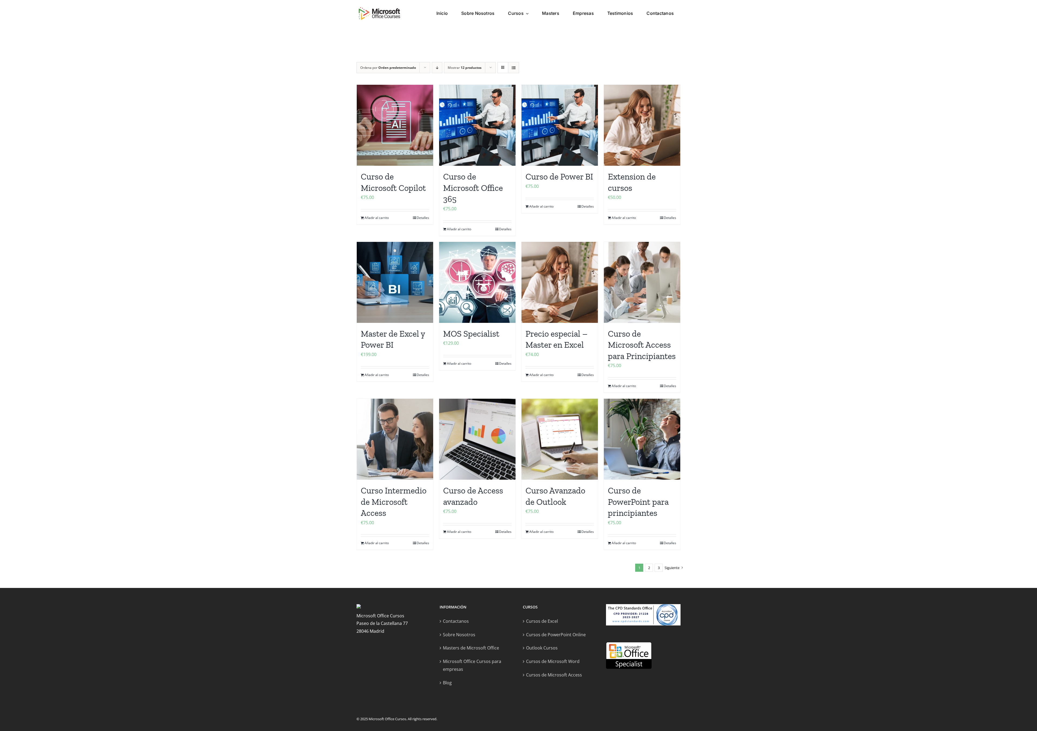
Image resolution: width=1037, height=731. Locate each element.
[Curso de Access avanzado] (477, 439)
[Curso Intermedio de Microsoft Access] (395, 439)
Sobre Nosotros (459, 635)
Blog (447, 683)
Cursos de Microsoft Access (554, 675)
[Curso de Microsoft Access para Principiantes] (642, 282)
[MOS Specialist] (477, 282)
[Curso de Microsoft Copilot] (395, 125)
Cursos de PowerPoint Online (556, 635)
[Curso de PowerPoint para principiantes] (642, 439)
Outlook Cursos (542, 648)
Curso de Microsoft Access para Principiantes (642, 345)
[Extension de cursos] (642, 125)
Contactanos (456, 621)
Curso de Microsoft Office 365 (473, 187)
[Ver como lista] (513, 67)
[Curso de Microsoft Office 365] (477, 125)
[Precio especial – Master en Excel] (559, 282)
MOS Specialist (471, 334)
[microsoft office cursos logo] (379, 9)
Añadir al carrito (377, 217)
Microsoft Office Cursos (387, 718)
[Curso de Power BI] (559, 125)
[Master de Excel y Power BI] (395, 282)
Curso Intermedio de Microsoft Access (393, 501)
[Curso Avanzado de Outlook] (559, 439)
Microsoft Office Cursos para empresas (472, 665)
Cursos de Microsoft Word (553, 661)
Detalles (423, 217)
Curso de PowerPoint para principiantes (638, 501)
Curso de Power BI (559, 176)
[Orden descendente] (437, 67)
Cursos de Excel (542, 621)
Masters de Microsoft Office (471, 648)
